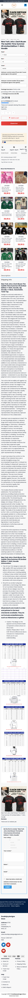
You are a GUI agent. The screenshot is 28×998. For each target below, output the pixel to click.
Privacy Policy (21, 961)
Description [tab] (5, 275)
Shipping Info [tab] (6, 280)
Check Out (14, 123)
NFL (8, 39)
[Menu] (2, 5)
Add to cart (15, 118)
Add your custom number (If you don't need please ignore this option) (12, 81)
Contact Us (6, 982)
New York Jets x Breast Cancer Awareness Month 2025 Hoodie (6, 189)
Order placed (4, 153)
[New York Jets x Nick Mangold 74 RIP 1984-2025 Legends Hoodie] (7, 254)
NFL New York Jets (8, 162)
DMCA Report (7, 987)
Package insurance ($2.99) (11, 94)
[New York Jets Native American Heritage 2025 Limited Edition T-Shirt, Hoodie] (21, 203)
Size (2, 59)
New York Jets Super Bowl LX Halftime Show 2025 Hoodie (21, 240)
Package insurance (7, 89)
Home (3, 39)
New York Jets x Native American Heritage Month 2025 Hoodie (20, 189)
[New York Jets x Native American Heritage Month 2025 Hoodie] (21, 177)
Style (3, 52)
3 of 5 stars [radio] (7, 842)
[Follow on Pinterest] (8, 945)
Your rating (7, 837)
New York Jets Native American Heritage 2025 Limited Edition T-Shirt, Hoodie (21, 215)
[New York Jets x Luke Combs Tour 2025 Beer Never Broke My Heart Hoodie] (7, 229)
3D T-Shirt (9, 159)
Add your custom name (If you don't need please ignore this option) (13, 73)
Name (6, 864)
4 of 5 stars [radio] (7, 845)
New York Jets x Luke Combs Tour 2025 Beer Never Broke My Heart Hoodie (7, 240)
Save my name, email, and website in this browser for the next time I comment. (13, 881)
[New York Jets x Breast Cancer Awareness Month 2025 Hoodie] (7, 177)
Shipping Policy (21, 964)
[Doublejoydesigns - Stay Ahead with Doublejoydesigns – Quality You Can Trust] (14, 5)
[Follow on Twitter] (3, 945)
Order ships (14, 153)
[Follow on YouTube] (3, 951)
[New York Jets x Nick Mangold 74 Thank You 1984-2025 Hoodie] (21, 254)
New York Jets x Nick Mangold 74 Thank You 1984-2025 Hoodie (21, 266)
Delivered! (24, 153)
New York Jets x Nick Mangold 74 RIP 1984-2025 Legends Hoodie (7, 266)
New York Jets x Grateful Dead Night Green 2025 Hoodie (7, 214)
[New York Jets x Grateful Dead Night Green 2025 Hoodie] (7, 203)
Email (6, 872)
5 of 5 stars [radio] (7, 847)
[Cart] (25, 5)
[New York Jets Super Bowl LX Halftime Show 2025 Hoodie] (21, 229)
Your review (8, 851)
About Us (5, 961)
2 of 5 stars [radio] (14, 839)
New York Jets (15, 39)
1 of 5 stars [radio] (6, 839)
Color (3, 65)
